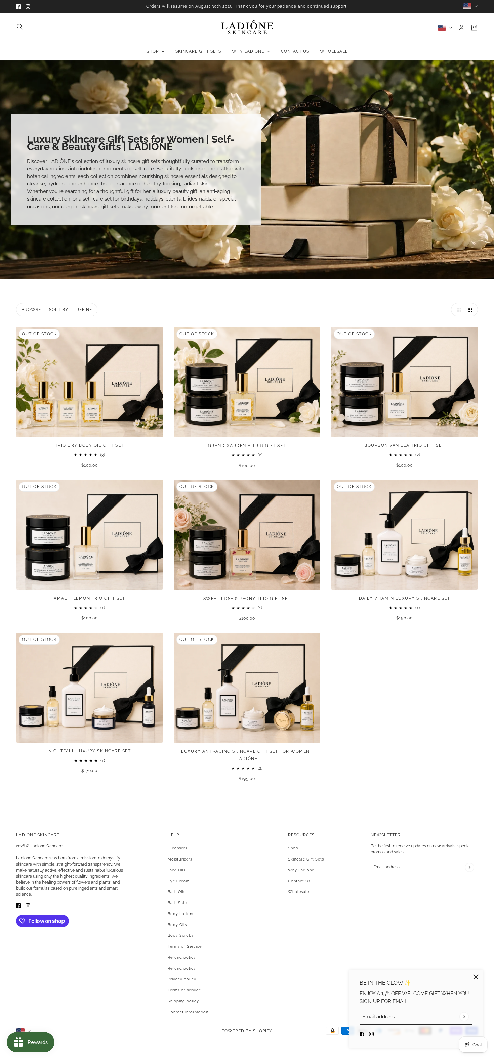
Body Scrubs (181, 935)
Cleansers (177, 848)
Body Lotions (181, 914)
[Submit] (463, 1016)
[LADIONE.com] (247, 27)
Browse (31, 309)
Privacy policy (182, 979)
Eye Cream (179, 881)
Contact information (188, 1012)
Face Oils (177, 870)
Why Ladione (301, 870)
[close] (475, 977)
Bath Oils (177, 892)
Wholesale (298, 892)
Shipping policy (183, 1001)
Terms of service (184, 990)
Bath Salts (178, 903)
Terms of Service (185, 946)
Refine (84, 309)
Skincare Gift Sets (306, 859)
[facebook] (18, 6)
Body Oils (177, 925)
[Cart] (474, 27)
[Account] (461, 27)
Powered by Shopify (247, 1031)
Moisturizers (180, 859)
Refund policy (182, 957)
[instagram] (28, 6)
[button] (457, 309)
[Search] (20, 26)
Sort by (58, 309)
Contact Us (299, 881)
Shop (293, 848)
